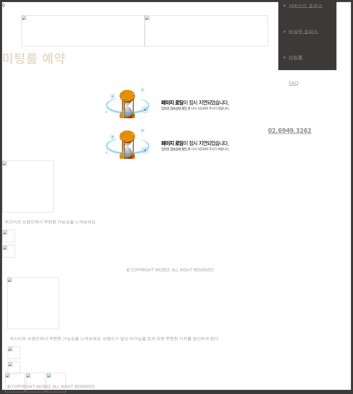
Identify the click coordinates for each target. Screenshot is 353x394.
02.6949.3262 (289, 130)
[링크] (144, 45)
